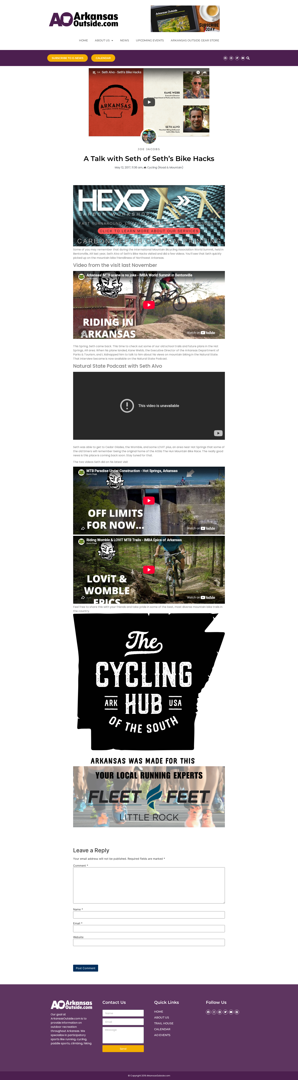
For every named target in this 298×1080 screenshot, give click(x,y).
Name (78, 909)
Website (78, 937)
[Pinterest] (231, 58)
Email (77, 923)
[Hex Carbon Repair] (149, 245)
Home (83, 40)
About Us (102, 40)
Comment (80, 865)
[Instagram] (214, 1012)
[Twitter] (237, 58)
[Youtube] (243, 58)
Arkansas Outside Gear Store (195, 40)
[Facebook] (225, 58)
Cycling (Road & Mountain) (165, 167)
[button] (248, 58)
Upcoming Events (150, 40)
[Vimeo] (236, 1012)
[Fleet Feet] (149, 826)
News (124, 40)
